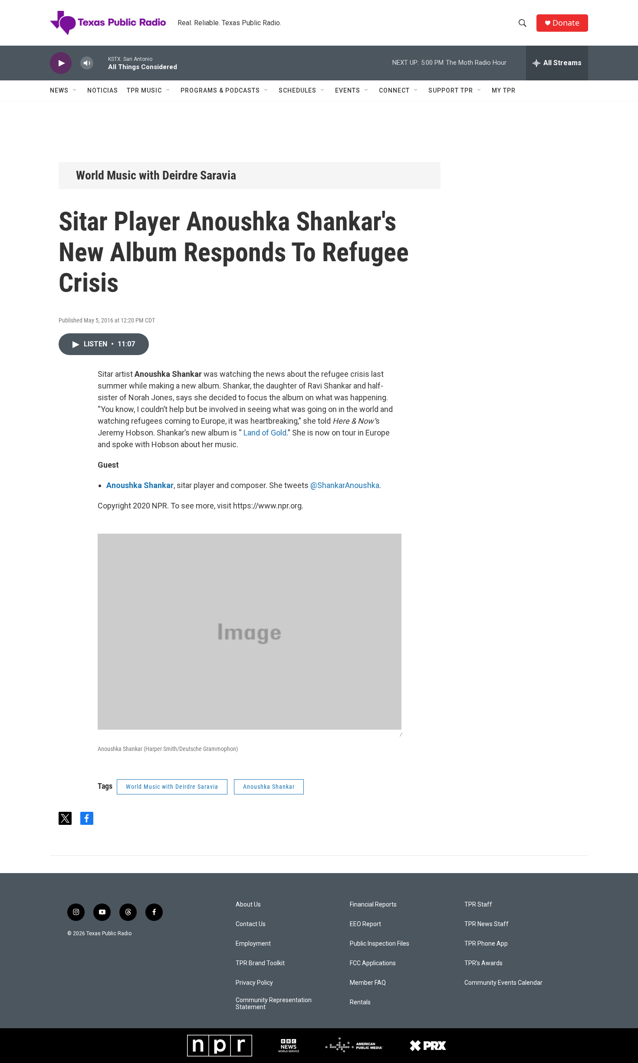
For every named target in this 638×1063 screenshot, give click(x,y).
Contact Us (251, 924)
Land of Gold (264, 432)
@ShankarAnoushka (344, 485)
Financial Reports (373, 904)
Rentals (360, 1002)
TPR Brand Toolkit (260, 963)
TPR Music (144, 90)
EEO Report (365, 924)
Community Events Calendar (503, 983)
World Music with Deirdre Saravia (156, 175)
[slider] (100, 62)
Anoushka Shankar (269, 786)
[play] (61, 63)
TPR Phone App (486, 943)
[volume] (86, 63)
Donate (565, 22)
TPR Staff (478, 904)
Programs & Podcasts (220, 90)
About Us (248, 904)
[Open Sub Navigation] (75, 90)
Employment (253, 943)
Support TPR (450, 90)
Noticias (102, 90)
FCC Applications (373, 963)
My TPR (504, 90)
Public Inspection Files (379, 943)
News (59, 90)
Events (347, 90)
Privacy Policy (254, 983)
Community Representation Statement (274, 1003)
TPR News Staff (486, 924)
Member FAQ (368, 983)
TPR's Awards (483, 963)
